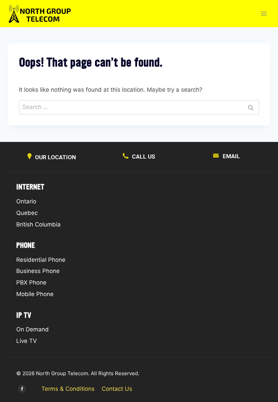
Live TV (26, 340)
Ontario (26, 201)
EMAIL (231, 156)
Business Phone (38, 271)
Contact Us (117, 388)
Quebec (27, 212)
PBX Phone (31, 282)
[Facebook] (22, 389)
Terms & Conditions (68, 388)
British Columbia (38, 224)
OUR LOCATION (55, 157)
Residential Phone (40, 259)
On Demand (32, 329)
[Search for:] (139, 107)
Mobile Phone (35, 294)
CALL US (143, 156)
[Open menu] (263, 13)
